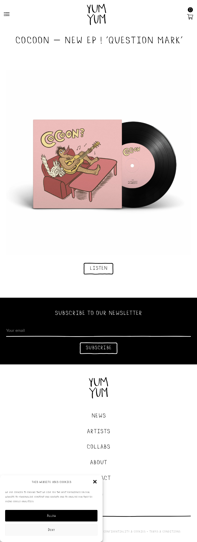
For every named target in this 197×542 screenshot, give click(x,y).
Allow (51, 516)
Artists (98, 431)
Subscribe (99, 347)
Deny (51, 530)
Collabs (98, 446)
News (98, 415)
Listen (98, 267)
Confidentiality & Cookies (124, 531)
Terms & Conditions (164, 531)
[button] (94, 481)
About (98, 462)
